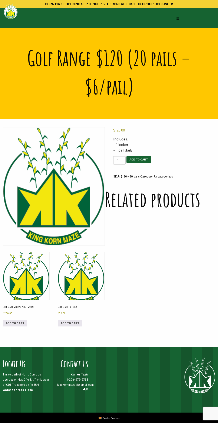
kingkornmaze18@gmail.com (75, 384)
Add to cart (15, 323)
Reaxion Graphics (111, 418)
